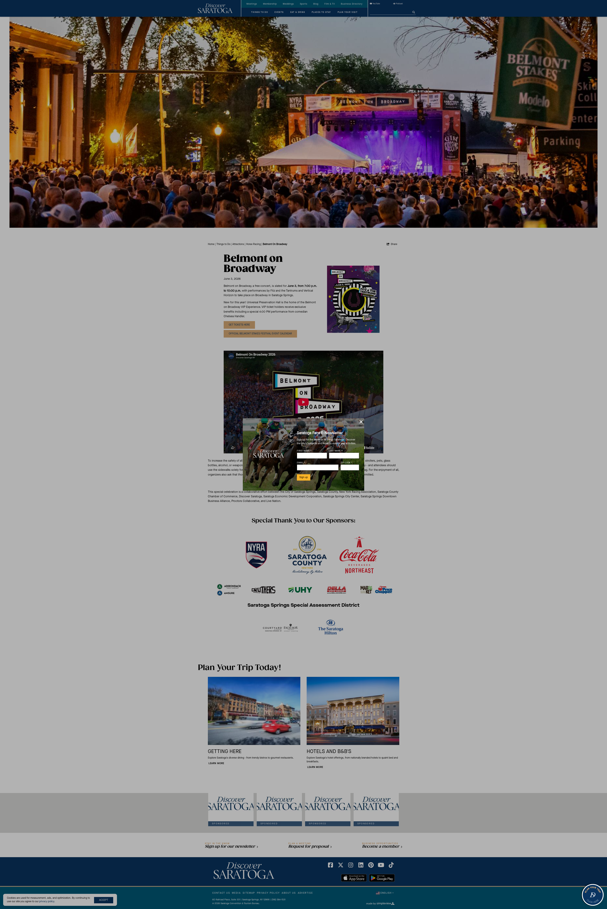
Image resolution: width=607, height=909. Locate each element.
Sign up (303, 477)
